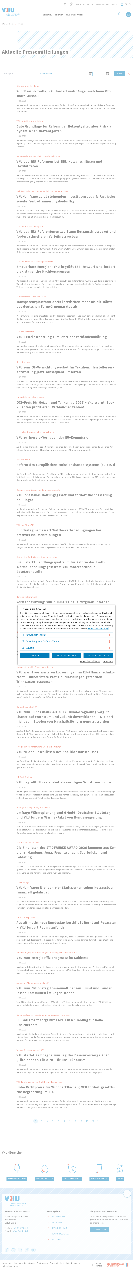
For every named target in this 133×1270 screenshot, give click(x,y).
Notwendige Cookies (36, 635)
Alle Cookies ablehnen (66, 655)
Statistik (30, 648)
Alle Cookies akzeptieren (98, 655)
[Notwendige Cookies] (23, 635)
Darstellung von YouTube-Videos (42, 641)
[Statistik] (23, 648)
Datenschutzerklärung (98, 629)
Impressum (108, 661)
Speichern (35, 655)
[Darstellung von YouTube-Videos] (23, 642)
